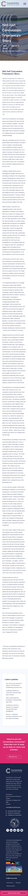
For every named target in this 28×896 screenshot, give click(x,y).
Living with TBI (15, 46)
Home (5, 46)
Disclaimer (18, 882)
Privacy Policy (9, 882)
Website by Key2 (10, 886)
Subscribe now (13, 757)
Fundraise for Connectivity (14, 815)
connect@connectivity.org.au (13, 807)
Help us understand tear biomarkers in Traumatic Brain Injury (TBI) (13, 700)
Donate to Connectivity (14, 813)
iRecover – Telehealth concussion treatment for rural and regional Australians (14, 716)
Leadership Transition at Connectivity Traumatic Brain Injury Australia (13, 692)
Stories (5, 48)
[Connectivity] (10, 3)
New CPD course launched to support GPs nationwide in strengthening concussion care (14, 685)
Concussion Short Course (14, 811)
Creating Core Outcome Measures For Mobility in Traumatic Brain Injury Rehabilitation (12, 708)
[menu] (25, 3)
